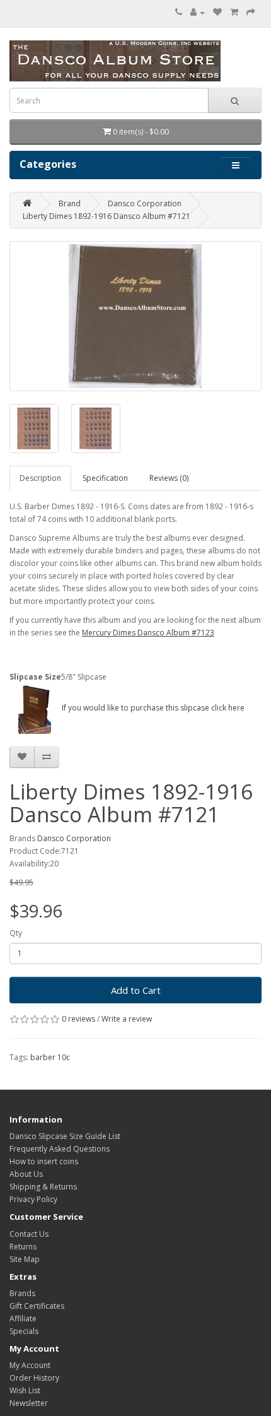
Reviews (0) (168, 478)
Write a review (126, 1018)
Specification (105, 478)
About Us (26, 1174)
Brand (70, 203)
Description (40, 478)
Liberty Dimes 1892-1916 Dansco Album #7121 (106, 216)
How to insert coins (43, 1161)
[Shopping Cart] (234, 12)
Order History (34, 1377)
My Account (29, 1365)
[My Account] (197, 12)
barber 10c (50, 1057)
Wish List (24, 1390)
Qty (15, 933)
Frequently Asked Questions (59, 1148)
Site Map (24, 1259)
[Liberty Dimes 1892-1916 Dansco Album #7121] (135, 316)
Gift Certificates (36, 1306)
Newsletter (28, 1403)
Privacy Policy (33, 1199)
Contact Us (29, 1234)
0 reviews (78, 1018)
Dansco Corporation (145, 203)
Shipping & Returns (43, 1186)
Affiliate (23, 1318)
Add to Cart (136, 990)
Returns (23, 1246)
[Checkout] (250, 12)
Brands (22, 1293)
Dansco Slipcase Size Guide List (64, 1136)
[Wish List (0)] (217, 12)
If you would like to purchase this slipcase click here (152, 707)
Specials (23, 1331)
